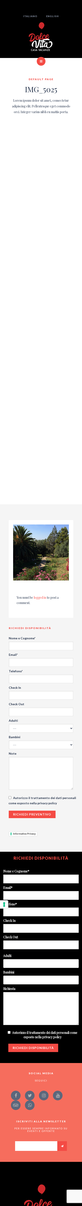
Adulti (13, 720)
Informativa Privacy (24, 833)
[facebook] (16, 1095)
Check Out (16, 704)
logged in (40, 597)
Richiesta (9, 989)
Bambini (14, 737)
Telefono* (16, 671)
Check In (15, 687)
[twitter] (30, 1095)
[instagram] (44, 1095)
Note (12, 753)
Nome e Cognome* (22, 638)
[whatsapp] (30, 1105)
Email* (13, 654)
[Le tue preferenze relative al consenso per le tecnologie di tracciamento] (4, 904)
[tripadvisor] (16, 1105)
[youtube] (58, 1095)
